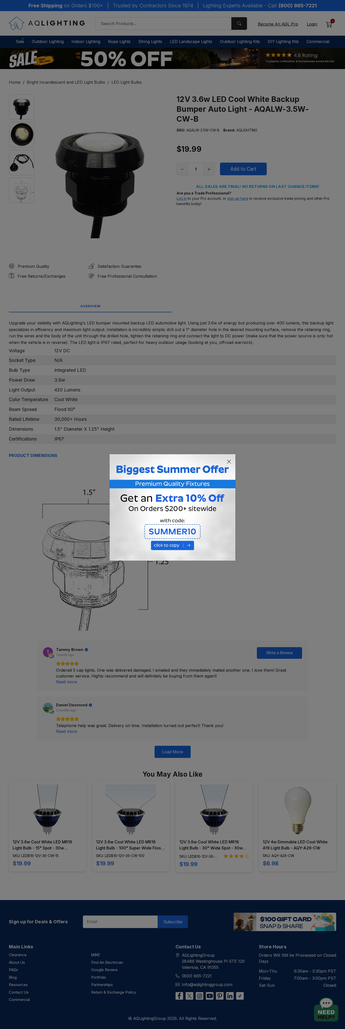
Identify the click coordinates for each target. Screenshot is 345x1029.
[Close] (229, 462)
